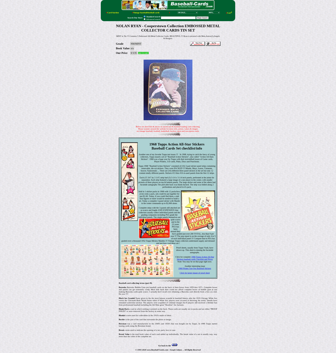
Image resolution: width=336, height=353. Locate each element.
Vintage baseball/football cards (146, 13)
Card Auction (113, 13)
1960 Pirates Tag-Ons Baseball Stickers (194, 268)
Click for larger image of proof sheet (195, 273)
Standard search (153, 17)
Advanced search (153, 19)
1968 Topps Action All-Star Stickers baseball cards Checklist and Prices (195, 258)
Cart (229, 13)
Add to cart (143, 53)
